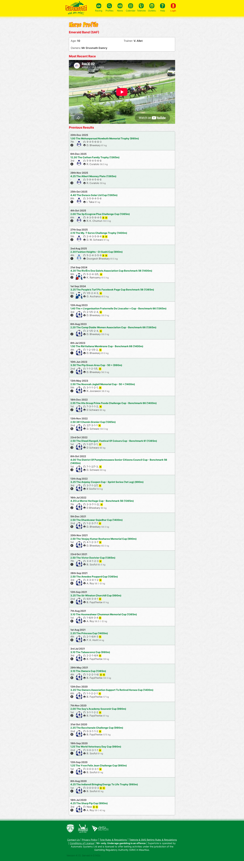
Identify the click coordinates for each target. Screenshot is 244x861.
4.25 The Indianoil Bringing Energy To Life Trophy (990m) (104, 784)
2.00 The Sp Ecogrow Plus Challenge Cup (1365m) (100, 214)
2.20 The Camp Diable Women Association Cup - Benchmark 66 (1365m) (113, 327)
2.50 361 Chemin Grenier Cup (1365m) (93, 422)
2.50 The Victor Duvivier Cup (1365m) (92, 557)
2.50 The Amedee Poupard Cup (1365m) (94, 576)
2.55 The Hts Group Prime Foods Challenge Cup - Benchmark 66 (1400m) (113, 403)
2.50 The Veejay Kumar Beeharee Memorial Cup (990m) (103, 538)
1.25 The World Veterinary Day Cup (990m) (95, 746)
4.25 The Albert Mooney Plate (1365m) (93, 176)
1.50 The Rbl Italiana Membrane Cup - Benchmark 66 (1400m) (106, 346)
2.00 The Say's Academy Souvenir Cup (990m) (98, 708)
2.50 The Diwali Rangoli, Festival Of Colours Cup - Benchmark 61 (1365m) (113, 440)
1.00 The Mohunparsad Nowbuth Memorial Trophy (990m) (104, 138)
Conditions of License (82, 843)
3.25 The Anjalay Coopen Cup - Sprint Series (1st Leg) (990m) (107, 482)
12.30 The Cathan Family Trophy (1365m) (95, 157)
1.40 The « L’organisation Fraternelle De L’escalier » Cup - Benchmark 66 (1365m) (118, 308)
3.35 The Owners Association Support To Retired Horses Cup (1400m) (111, 690)
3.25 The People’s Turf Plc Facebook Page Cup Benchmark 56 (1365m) (112, 289)
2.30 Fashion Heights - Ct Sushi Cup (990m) (96, 251)
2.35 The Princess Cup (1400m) (89, 633)
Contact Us (73, 839)
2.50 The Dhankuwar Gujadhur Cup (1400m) (96, 519)
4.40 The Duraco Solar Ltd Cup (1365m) (94, 195)
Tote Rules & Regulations (113, 839)
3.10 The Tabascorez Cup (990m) (90, 652)
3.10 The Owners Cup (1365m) (88, 671)
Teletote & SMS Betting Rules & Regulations (153, 839)
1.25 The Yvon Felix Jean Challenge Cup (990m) (98, 765)
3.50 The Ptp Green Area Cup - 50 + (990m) (96, 365)
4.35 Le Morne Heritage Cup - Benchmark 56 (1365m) (102, 500)
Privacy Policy (89, 839)
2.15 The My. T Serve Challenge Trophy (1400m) (98, 232)
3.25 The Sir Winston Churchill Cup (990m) (95, 595)
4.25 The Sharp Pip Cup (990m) (89, 803)
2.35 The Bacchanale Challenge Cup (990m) (96, 727)
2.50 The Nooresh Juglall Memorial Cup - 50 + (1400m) (102, 384)
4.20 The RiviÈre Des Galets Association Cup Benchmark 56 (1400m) (111, 270)
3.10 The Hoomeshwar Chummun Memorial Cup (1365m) (103, 614)
